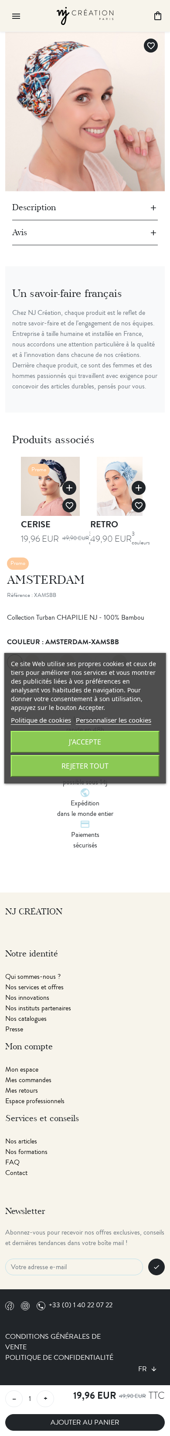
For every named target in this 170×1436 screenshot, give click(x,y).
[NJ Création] (85, 14)
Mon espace (21, 1069)
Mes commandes (28, 1080)
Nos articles (21, 1141)
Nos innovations (27, 997)
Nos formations (26, 1152)
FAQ (12, 1162)
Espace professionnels (35, 1101)
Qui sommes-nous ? (33, 976)
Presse (14, 1029)
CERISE (36, 524)
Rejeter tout (85, 766)
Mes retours (21, 1090)
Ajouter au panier (85, 1422)
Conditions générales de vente (53, 1342)
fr (143, 1369)
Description (34, 207)
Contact (16, 1173)
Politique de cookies (41, 720)
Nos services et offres (34, 987)
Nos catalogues (26, 1018)
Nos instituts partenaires (38, 1008)
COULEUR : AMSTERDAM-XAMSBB (63, 642)
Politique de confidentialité (59, 1357)
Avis (19, 232)
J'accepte (85, 742)
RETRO (104, 524)
